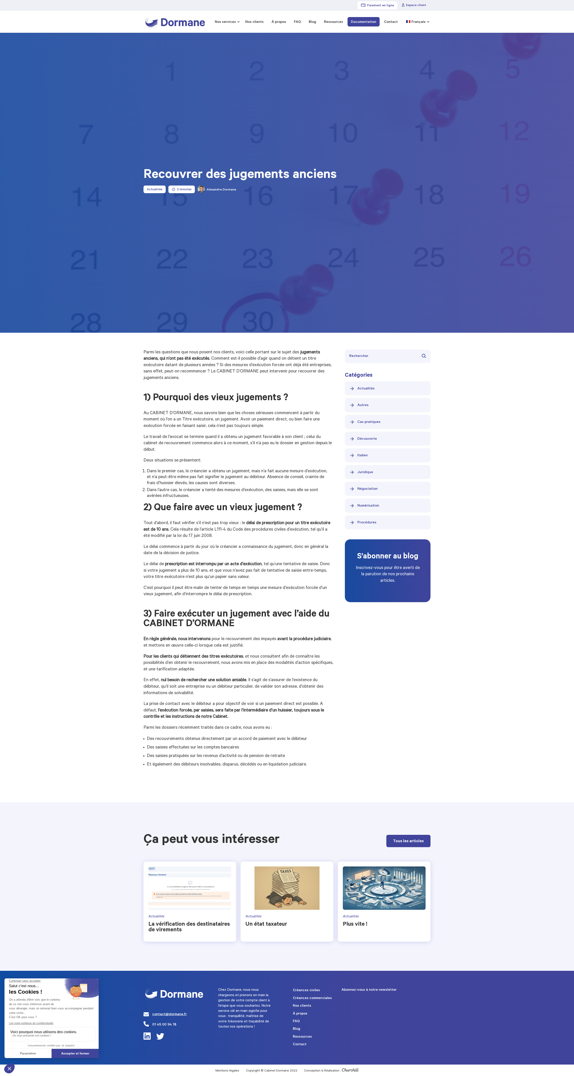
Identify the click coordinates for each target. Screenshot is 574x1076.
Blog (312, 22)
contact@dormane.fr (169, 1015)
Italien (362, 456)
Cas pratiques (368, 422)
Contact (391, 22)
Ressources (333, 22)
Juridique (365, 472)
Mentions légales (227, 1071)
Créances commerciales (312, 998)
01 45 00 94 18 (164, 1025)
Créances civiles (306, 990)
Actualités (366, 389)
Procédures (366, 523)
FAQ (297, 22)
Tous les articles (408, 841)
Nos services (225, 22)
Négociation (367, 489)
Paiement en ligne (380, 6)
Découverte (367, 439)
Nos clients (254, 22)
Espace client (416, 5)
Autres (363, 405)
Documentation (363, 22)
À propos (279, 22)
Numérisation (368, 506)
